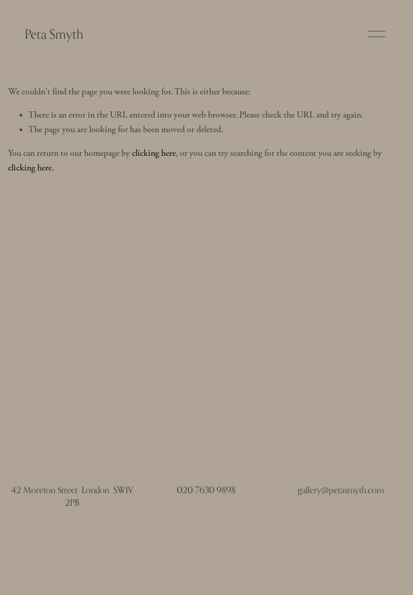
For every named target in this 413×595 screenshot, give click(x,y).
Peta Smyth (54, 34)
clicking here (154, 153)
